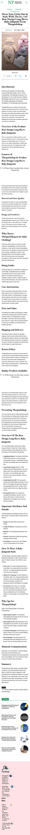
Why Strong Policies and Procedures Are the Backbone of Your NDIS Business (9, 717)
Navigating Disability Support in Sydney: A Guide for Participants (10, 706)
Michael (9, 30)
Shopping (18, 9)
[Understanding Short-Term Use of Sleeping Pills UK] (12, 823)
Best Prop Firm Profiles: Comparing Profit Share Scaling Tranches (9, 749)
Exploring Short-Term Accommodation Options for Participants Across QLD (10, 728)
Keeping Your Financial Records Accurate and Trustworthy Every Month (9, 738)
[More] (26, 76)
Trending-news (15, 11)
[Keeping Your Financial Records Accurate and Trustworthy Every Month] (24, 739)
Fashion (10, 9)
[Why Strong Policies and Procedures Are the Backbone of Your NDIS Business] (24, 717)
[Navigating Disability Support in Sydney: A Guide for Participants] (24, 707)
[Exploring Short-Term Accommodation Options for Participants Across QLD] (24, 728)
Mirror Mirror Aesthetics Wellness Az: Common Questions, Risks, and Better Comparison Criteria (5, 812)
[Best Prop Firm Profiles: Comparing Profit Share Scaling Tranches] (24, 749)
